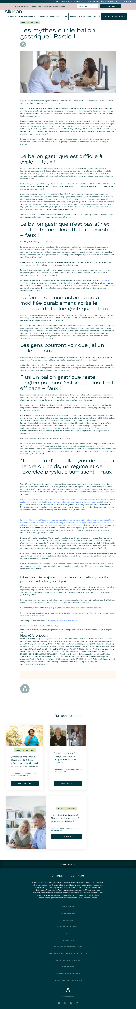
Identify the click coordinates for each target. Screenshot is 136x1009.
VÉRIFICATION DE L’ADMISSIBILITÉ (85, 16)
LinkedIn (77, 1003)
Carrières (68, 920)
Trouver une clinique (68, 927)
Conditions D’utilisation (68, 960)
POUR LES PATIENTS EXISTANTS (102, 1)
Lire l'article (25, 783)
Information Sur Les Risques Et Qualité (68, 953)
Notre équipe (68, 907)
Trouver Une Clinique (114, 16)
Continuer (110, 6)
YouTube (65, 1003)
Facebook (59, 1003)
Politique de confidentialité (68, 947)
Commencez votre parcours (19, 16)
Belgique (124, 1)
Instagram (71, 1003)
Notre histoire (68, 913)
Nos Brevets (68, 940)
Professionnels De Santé (69, 1)
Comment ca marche (48, 16)
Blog (64, 16)
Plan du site (68, 967)
